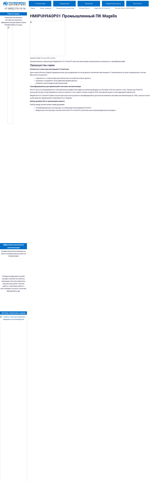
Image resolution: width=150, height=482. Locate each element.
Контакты (137, 3)
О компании (40, 3)
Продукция (64, 3)
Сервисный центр (113, 3)
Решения (89, 3)
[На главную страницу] (14, 3)
